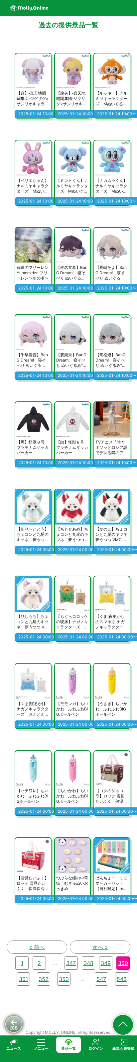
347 (71, 963)
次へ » (100, 947)
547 (101, 979)
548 (122, 979)
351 (23, 979)
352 (44, 979)
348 (88, 963)
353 (64, 979)
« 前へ (37, 947)
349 (106, 963)
